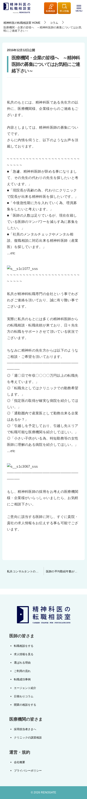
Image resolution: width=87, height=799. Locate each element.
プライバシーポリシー (28, 770)
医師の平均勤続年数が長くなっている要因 (65, 571)
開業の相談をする (25, 704)
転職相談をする (23, 646)
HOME (21, 22)
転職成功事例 (22, 679)
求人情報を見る (23, 654)
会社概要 (19, 762)
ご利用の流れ (22, 671)
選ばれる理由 (22, 662)
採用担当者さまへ (25, 729)
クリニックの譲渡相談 (28, 737)
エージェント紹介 (25, 688)
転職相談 (50, 11)
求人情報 (64, 11)
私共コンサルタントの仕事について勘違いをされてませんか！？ (25, 571)
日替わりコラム (23, 696)
